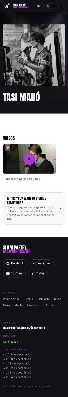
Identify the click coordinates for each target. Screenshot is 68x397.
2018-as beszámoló (16, 354)
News (6, 305)
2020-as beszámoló (17, 358)
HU (39, 6)
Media (18, 305)
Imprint (9, 323)
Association (34, 305)
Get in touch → (12, 341)
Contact (50, 305)
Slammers (43, 298)
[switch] (50, 6)
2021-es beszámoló (16, 363)
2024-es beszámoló (17, 377)
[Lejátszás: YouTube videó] (29, 159)
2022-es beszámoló (17, 368)
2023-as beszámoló (17, 372)
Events (29, 298)
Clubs (57, 298)
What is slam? (11, 298)
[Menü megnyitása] (61, 6)
